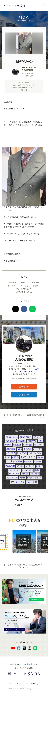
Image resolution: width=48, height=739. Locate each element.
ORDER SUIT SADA (21, 689)
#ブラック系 (30, 466)
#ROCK (15, 457)
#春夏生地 (17, 445)
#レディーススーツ (28, 457)
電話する (25, 395)
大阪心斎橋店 (24, 358)
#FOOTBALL (12, 437)
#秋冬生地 (21, 441)
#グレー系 (37, 461)
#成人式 (40, 457)
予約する (25, 387)
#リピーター (38, 437)
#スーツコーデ (34, 282)
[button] (43, 5)
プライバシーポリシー (15, 683)
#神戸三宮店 (27, 445)
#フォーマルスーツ (14, 470)
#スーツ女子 (12, 285)
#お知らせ (10, 466)
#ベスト (7, 457)
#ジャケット (38, 445)
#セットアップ (22, 453)
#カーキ (22, 282)
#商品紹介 (11, 449)
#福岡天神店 (32, 441)
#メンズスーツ (12, 478)
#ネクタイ (36, 285)
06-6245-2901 (26, 371)
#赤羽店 (22, 477)
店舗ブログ (18, 431)
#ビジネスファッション (24, 292)
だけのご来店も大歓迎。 (24, 523)
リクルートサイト (31, 683)
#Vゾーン (12, 282)
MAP (36, 369)
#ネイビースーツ (14, 473)
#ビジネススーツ (26, 437)
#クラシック (28, 461)
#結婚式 (8, 445)
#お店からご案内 (14, 461)
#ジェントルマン (32, 482)
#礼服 (20, 449)
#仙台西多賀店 (27, 470)
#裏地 (40, 441)
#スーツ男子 (25, 285)
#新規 (37, 470)
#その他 (27, 449)
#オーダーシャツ (17, 482)
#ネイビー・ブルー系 (34, 478)
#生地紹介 (24, 473)
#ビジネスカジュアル (24, 289)
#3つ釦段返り (10, 441)
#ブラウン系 (34, 474)
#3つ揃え (20, 466)
